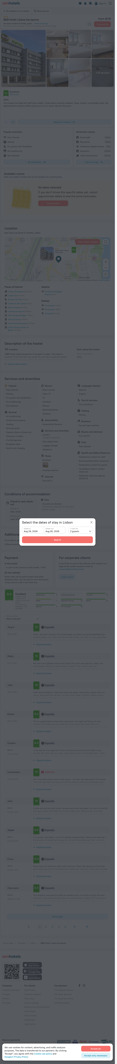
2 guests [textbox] (74, 531)
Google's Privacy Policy (16, 1056)
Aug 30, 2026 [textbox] (52, 531)
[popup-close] (91, 522)
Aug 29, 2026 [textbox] (31, 531)
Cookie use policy (43, 1053)
